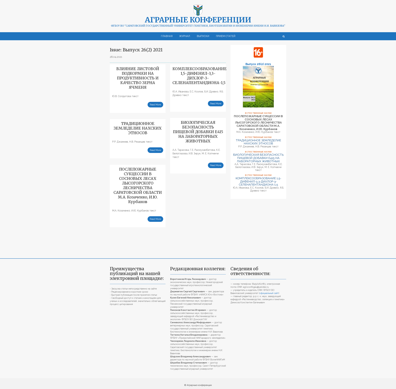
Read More (155, 104)
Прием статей (225, 36)
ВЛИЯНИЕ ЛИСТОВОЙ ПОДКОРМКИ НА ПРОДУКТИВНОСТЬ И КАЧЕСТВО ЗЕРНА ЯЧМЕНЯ (137, 78)
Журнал (184, 36)
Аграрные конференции (198, 19)
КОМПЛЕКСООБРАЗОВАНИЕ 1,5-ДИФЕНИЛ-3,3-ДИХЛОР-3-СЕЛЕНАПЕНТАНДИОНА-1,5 (199, 75)
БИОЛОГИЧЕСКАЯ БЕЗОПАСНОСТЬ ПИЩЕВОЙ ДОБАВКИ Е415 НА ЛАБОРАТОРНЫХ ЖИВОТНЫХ (198, 131)
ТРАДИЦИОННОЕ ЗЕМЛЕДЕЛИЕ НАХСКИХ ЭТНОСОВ (138, 128)
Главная (166, 36)
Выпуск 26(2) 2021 (258, 64)
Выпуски (203, 36)
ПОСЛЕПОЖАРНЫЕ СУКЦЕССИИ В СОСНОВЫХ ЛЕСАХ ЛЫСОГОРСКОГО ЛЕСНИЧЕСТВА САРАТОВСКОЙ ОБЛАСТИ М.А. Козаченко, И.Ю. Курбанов (138, 185)
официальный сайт (269, 293)
